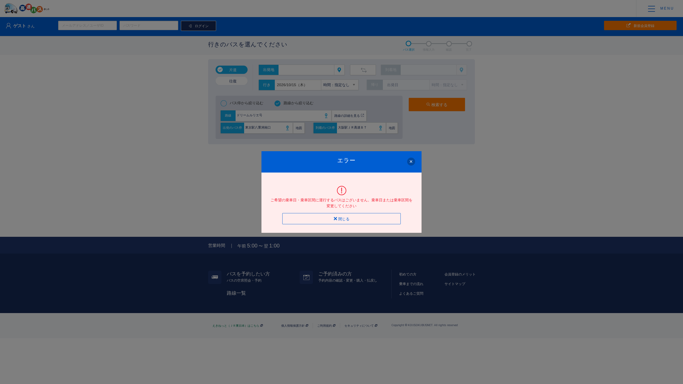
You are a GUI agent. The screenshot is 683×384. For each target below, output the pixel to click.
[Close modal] (411, 161)
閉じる (343, 219)
